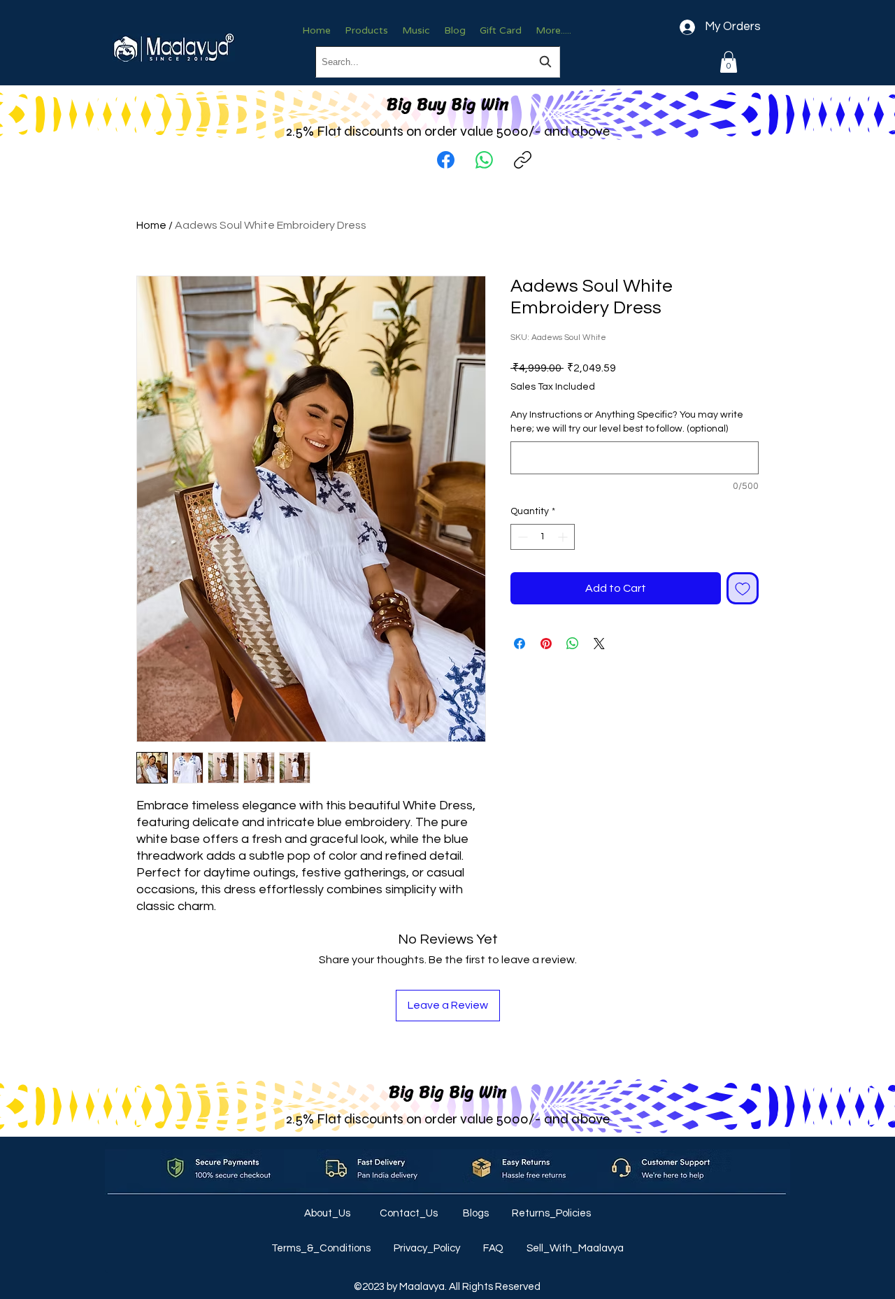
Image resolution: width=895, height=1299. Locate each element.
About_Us (328, 1213)
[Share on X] (599, 643)
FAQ (494, 1248)
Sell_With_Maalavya (575, 1248)
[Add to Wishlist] (742, 588)
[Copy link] (522, 160)
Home (151, 225)
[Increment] (564, 537)
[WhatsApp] (484, 160)
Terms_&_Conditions (322, 1248)
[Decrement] (521, 537)
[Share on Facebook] (519, 643)
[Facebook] (445, 160)
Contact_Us (410, 1213)
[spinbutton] (542, 537)
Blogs (477, 1213)
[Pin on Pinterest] (546, 643)
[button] (728, 62)
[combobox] (437, 62)
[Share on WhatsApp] (572, 643)
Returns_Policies (551, 1213)
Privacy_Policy (428, 1248)
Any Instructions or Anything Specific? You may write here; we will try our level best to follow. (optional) (626, 422)
